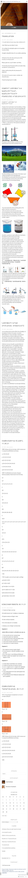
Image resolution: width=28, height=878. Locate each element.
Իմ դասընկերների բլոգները (8, 847)
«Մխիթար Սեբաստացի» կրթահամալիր (11, 829)
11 (13, 802)
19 (16, 805)
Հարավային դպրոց (6, 832)
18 (13, 805)
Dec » (6, 815)
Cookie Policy (4, 872)
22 (3, 808)
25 (13, 808)
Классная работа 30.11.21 (14, 604)
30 (6, 811)
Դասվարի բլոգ (5, 844)
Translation (8, 36)
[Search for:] (14, 773)
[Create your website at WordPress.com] (14, 1)
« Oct (3, 815)
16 (6, 805)
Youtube (3, 851)
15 (3, 805)
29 (3, 811)
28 (23, 808)
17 (10, 805)
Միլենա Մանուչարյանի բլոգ (8, 835)
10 (10, 802)
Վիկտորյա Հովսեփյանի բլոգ (9, 841)
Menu (14, 27)
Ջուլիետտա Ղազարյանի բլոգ (9, 838)
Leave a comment (10, 39)
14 (23, 802)
